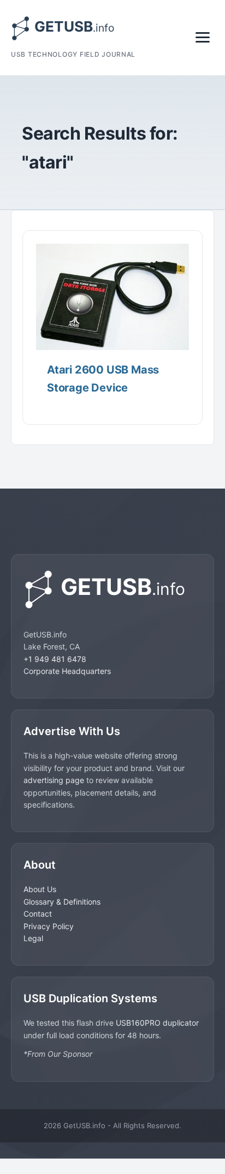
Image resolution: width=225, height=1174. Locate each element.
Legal (33, 938)
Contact (37, 913)
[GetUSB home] (112, 589)
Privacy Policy (48, 926)
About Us (39, 889)
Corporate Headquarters (67, 671)
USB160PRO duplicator (157, 1022)
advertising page (53, 780)
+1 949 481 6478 (54, 659)
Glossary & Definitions (61, 901)
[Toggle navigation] (202, 37)
